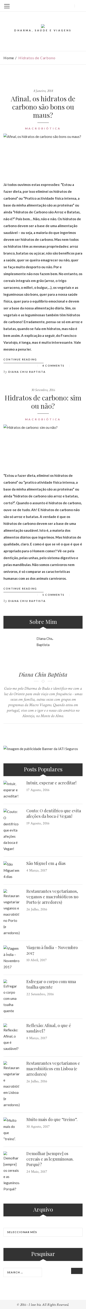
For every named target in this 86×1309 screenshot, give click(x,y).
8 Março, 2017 (36, 1038)
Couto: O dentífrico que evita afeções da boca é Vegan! (53, 813)
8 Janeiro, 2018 (43, 91)
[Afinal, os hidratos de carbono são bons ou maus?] (43, 154)
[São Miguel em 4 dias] (11, 870)
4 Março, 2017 (36, 870)
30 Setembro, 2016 (43, 390)
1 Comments (53, 594)
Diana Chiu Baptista (27, 371)
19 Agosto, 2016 (38, 823)
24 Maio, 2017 (36, 1171)
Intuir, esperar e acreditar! (51, 783)
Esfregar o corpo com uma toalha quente (51, 984)
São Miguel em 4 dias (46, 863)
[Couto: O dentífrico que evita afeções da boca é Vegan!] (11, 830)
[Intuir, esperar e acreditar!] (11, 790)
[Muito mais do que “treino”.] (11, 1129)
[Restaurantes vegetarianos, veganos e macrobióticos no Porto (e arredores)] (11, 912)
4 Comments (53, 365)
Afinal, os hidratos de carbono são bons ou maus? (43, 107)
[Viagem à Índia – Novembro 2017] (11, 957)
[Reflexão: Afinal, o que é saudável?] (11, 1037)
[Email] (69, 6)
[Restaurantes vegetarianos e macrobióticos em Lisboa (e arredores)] (11, 1084)
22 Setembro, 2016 (40, 994)
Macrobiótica (43, 128)
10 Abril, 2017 (36, 960)
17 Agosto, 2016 (38, 790)
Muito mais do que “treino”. (52, 1119)
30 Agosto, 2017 (38, 1126)
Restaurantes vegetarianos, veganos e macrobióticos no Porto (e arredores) (52, 896)
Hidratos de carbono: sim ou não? (43, 401)
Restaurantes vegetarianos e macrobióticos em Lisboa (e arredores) (53, 1068)
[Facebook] (46, 6)
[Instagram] (61, 6)
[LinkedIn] (54, 6)
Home (8, 58)
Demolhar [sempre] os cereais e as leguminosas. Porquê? (50, 1159)
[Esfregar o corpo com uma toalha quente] (11, 996)
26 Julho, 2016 (36, 909)
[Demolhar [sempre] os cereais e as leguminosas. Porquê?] (11, 1171)
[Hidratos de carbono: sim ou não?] (43, 444)
